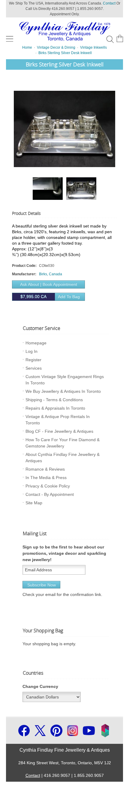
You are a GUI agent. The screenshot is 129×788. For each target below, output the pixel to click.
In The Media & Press (46, 477)
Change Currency (40, 686)
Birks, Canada (50, 274)
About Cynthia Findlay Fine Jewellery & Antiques (63, 457)
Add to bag (50, 296)
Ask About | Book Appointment (48, 284)
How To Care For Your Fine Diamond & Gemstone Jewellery (63, 442)
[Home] (64, 31)
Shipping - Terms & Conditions (54, 399)
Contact (109, 3)
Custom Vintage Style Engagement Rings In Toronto (65, 379)
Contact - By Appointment (50, 494)
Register (33, 359)
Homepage (36, 343)
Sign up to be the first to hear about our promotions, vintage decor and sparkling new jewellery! (64, 553)
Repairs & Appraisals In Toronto (55, 408)
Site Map (34, 502)
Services (34, 368)
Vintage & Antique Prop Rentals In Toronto (58, 419)
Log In (32, 351)
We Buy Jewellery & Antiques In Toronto (63, 391)
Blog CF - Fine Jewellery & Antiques (59, 431)
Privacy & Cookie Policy (48, 486)
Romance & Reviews (45, 469)
